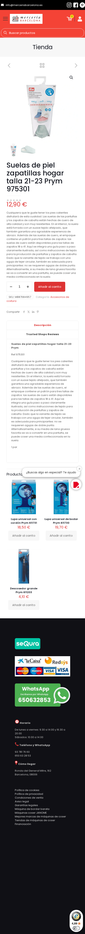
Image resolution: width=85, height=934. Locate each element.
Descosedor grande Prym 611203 (23, 590)
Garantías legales (26, 805)
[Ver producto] (36, 559)
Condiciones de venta (29, 798)
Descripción (42, 325)
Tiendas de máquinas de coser (35, 820)
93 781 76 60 (22, 752)
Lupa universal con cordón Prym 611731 (24, 521)
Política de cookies (27, 790)
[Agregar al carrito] (36, 553)
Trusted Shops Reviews (42, 334)
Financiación (23, 824)
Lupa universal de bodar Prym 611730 (61, 521)
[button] (72, 78)
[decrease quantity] (11, 287)
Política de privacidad (29, 794)
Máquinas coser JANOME (31, 813)
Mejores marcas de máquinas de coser (40, 816)
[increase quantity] (27, 287)
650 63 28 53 (23, 756)
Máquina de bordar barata (32, 809)
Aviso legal (22, 801)
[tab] (42, 325)
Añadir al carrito (49, 287)
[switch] (76, 928)
